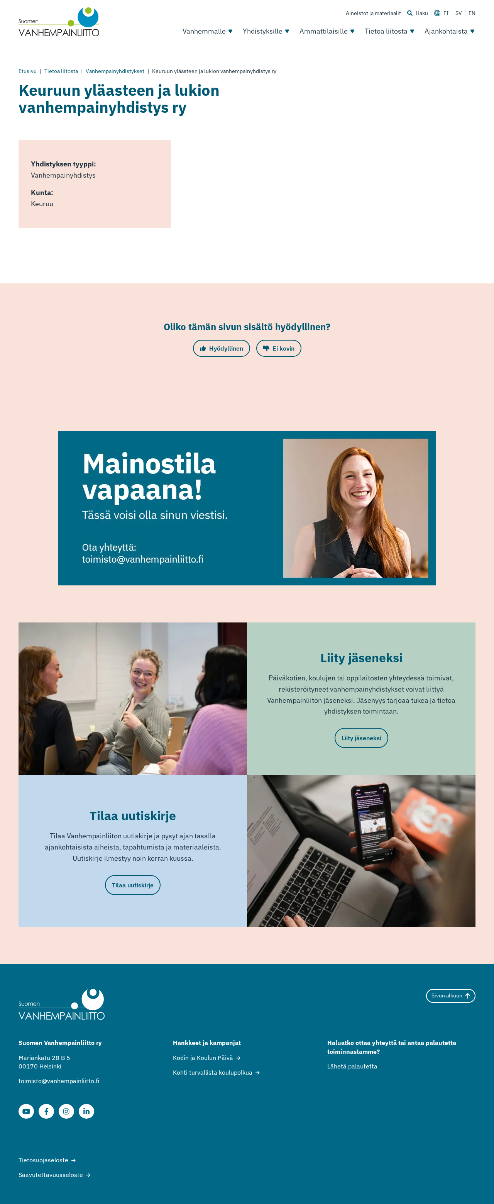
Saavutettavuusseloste (51, 1175)
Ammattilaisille (323, 31)
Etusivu (28, 71)
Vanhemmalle (204, 31)
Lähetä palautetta (352, 1066)
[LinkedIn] (86, 1111)
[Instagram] (66, 1111)
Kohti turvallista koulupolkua (212, 1072)
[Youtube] (26, 1111)
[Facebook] (46, 1111)
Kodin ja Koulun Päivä (203, 1058)
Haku (422, 13)
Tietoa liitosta (386, 31)
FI (446, 13)
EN (472, 13)
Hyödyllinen (226, 348)
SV (458, 13)
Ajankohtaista (446, 31)
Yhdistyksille (263, 31)
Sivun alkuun (446, 995)
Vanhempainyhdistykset (115, 71)
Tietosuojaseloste (43, 1160)
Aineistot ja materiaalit (373, 13)
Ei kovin (283, 348)
